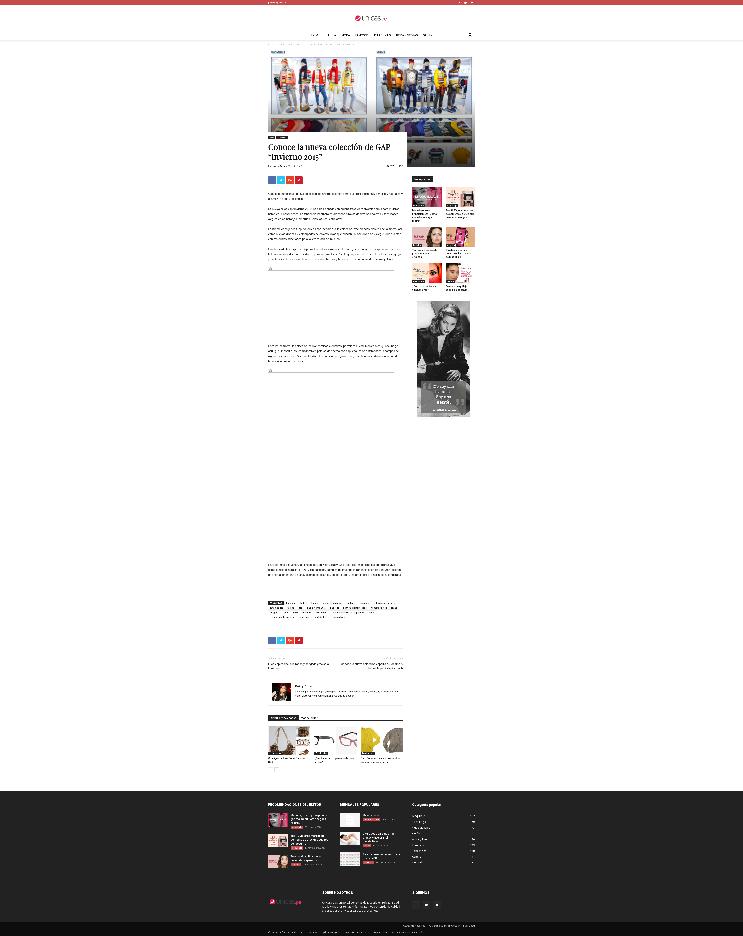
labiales (417, 245)
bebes (303, 603)
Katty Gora (279, 166)
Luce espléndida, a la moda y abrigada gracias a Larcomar (298, 666)
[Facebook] (459, 2)
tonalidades (320, 616)
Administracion (371, 819)
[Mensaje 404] (350, 820)
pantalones (322, 612)
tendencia (304, 616)
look (286, 612)
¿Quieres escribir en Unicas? (444, 925)
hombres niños (379, 607)
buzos (326, 603)
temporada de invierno (282, 616)
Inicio (271, 44)
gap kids (334, 607)
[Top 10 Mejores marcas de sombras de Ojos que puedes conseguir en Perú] (460, 197)
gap (300, 607)
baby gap (291, 603)
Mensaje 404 (371, 815)
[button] (470, 35)
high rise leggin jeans (355, 607)
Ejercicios (368, 862)
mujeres (306, 612)
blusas (314, 603)
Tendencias (294, 44)
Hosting (319, 932)
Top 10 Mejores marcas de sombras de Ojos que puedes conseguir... (460, 214)
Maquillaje (418, 205)
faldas (291, 607)
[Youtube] (472, 2)
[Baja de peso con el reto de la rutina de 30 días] (350, 859)
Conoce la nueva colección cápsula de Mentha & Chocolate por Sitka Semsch (372, 666)
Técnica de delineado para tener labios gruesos (424, 253)
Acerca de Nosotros (414, 925)
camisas (337, 603)
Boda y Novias (407, 35)
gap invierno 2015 (316, 607)
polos (371, 612)
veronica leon (337, 616)
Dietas (367, 845)
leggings (275, 612)
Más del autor (309, 718)
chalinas (350, 603)
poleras (360, 612)
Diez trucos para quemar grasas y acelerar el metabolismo (378, 837)
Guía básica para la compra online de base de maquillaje (459, 253)
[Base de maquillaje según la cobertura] (460, 273)
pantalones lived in (342, 612)
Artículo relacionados (283, 718)
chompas (364, 603)
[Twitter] (465, 2)
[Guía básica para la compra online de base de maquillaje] (460, 237)
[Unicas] (371, 18)
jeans (394, 607)
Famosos (362, 35)
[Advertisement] (335, 588)
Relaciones (382, 35)
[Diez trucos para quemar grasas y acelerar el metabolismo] (350, 838)
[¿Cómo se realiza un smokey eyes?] (427, 273)
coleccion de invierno (385, 603)
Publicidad (469, 925)
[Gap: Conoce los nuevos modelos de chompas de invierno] (382, 740)
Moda (346, 35)
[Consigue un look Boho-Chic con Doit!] (289, 740)
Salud (427, 35)
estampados (276, 607)
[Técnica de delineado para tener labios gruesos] (427, 237)
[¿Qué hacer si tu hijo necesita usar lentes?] (335, 740)
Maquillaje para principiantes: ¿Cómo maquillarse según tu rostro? (309, 819)
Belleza (330, 35)
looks (295, 612)
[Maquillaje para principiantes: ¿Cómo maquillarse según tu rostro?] (427, 197)
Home (315, 35)
